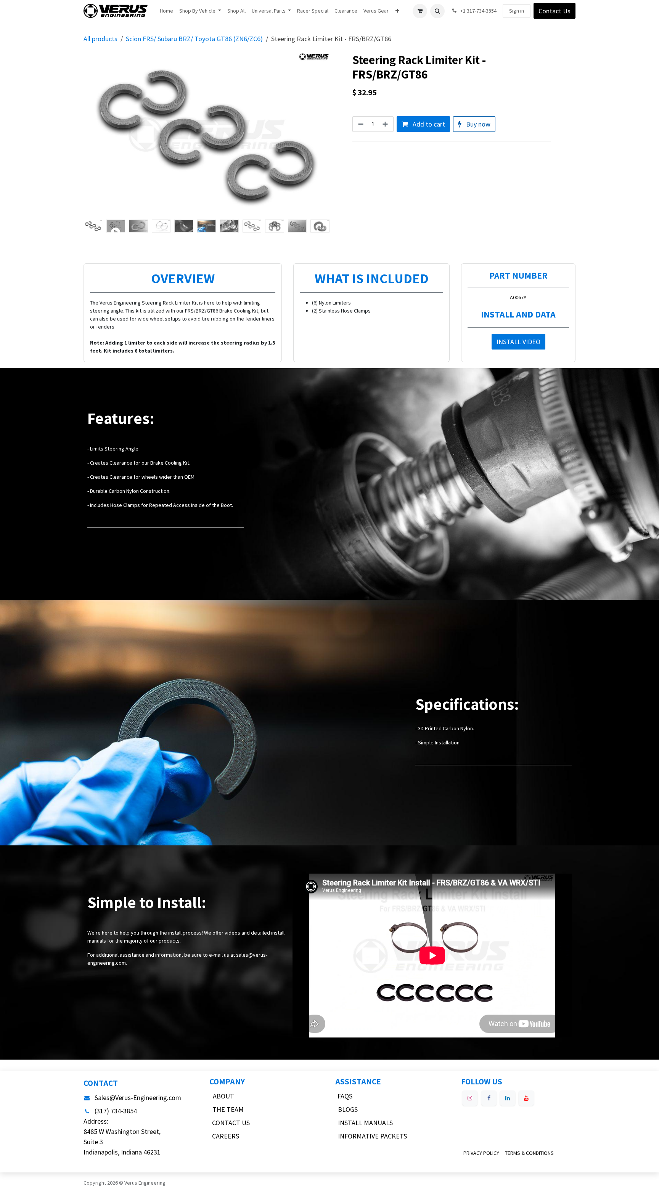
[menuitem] (166, 11)
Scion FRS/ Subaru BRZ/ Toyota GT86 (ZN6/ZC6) (194, 38)
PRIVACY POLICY (481, 1153)
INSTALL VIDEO (518, 341)
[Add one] (386, 124)
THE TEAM (228, 1109)
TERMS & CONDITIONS (529, 1153)
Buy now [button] (477, 124)
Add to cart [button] (428, 124)
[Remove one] (360, 124)
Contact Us (554, 10)
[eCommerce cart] (420, 11)
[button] (437, 11)
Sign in (516, 10)
